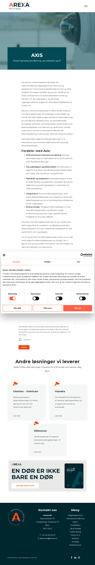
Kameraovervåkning (75, 518)
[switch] (36, 298)
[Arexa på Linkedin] (75, 557)
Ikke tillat (17, 308)
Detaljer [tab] (47, 262)
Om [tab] (78, 262)
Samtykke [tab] (17, 262)
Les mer (16, 416)
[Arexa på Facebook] (71, 557)
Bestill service (75, 545)
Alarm (75, 522)
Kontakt (75, 542)
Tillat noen (47, 308)
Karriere (75, 538)
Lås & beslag (75, 528)
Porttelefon (75, 525)
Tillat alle (77, 308)
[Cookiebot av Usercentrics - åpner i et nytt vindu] (82, 255)
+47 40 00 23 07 (48, 535)
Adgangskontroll (75, 515)
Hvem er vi (75, 535)
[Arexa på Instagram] (79, 557)
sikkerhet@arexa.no (48, 538)
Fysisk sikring (75, 532)
